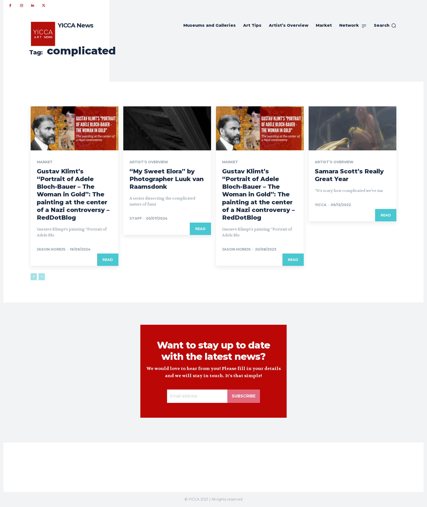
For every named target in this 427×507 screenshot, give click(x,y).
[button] (385, 25)
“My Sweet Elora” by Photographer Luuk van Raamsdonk (166, 179)
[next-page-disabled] (42, 276)
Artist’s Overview (148, 162)
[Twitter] (43, 5)
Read (108, 259)
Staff (135, 218)
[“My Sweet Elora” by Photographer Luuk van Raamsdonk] (167, 128)
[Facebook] (10, 5)
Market (45, 162)
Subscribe (244, 396)
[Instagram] (21, 5)
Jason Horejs (51, 249)
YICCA (320, 205)
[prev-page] (34, 276)
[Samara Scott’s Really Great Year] (352, 128)
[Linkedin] (32, 5)
